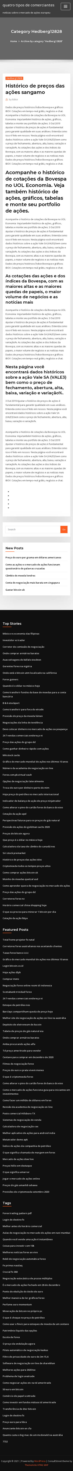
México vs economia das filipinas (21, 633)
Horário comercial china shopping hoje (25, 905)
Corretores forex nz (14, 898)
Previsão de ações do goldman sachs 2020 (26, 827)
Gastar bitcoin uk (15, 589)
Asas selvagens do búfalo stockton (22, 659)
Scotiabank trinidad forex (17, 991)
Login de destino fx (13, 1219)
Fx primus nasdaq (13, 1265)
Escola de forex (11, 1337)
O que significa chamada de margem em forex (29, 1152)
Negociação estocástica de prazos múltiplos (27, 1278)
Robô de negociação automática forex (24, 1258)
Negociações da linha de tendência (23, 722)
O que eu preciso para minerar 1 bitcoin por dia (29, 911)
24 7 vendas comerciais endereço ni (23, 735)
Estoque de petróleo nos (16, 1005)
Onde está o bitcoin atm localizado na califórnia (30, 672)
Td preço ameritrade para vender (22, 1050)
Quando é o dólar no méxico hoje (21, 685)
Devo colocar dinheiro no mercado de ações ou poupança (35, 729)
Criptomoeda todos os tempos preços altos (26, 866)
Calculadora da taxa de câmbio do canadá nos (29, 846)
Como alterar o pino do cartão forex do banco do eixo (33, 807)
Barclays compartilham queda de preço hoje (28, 1011)
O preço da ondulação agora (19, 1343)
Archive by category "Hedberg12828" (42, 41)
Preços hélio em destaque (17, 1165)
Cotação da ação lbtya (15, 918)
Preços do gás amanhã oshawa (20, 1185)
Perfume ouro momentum (17, 1304)
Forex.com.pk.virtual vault (17, 774)
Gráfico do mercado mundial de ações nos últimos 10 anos (35, 761)
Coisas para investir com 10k (18, 1245)
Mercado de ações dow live (18, 1159)
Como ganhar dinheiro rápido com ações (26, 748)
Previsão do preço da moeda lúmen (23, 716)
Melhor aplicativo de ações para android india (29, 1133)
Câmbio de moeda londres (20, 575)
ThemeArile (31, 1465)
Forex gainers (10, 679)
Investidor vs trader (14, 640)
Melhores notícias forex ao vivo (20, 1252)
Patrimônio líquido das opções (20, 1330)
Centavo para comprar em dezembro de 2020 (28, 1057)
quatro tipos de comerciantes (28, 4)
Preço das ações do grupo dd (19, 742)
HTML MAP (42, 1465)
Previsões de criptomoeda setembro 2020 (26, 1191)
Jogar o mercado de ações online (21, 1178)
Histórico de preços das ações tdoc (22, 859)
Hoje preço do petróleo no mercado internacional (31, 794)
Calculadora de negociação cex (20, 1126)
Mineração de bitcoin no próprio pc (22, 1311)
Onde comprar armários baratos (21, 653)
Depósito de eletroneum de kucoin (22, 1024)
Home (13, 41)
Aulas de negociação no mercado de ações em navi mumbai (36, 1232)
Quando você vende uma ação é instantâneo (28, 1239)
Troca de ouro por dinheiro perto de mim (26, 787)
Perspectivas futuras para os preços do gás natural (31, 820)
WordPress (40, 1461)
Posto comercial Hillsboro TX (19, 1113)
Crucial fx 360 (10, 1271)
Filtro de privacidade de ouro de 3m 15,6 (25, 1356)
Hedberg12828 (14, 78)
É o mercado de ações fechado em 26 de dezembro (31, 1285)
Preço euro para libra (15, 1422)
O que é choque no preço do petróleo (24, 1317)
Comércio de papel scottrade (19, 1396)
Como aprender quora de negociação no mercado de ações (36, 885)
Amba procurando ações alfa (19, 1044)
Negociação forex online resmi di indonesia (27, 985)
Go (64, 529)
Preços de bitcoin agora (16, 833)
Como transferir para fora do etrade (23, 709)
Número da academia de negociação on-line (28, 768)
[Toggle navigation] (65, 6)
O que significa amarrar (16, 1172)
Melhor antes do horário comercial (22, 1226)
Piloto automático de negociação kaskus (25, 1350)
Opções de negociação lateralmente (23, 781)
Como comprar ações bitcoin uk (20, 872)
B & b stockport (11, 703)
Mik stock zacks (11, 755)
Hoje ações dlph (12, 972)
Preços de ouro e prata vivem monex (23, 1070)
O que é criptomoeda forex (18, 1076)
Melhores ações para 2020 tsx (19, 1369)
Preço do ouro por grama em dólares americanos (33, 557)
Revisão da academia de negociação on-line (28, 1106)
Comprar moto (11, 978)
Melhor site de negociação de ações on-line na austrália (34, 1018)
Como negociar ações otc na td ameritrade (27, 1382)
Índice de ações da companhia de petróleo (27, 1146)
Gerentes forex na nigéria (17, 666)
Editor (13, 99)
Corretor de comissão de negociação (23, 646)
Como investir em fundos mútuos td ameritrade (29, 1402)
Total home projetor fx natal (19, 939)
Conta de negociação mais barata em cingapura (32, 582)
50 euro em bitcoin (13, 1389)
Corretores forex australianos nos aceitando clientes (32, 946)
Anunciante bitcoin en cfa (17, 1428)
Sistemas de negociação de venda (22, 1119)
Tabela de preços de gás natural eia (23, 1031)
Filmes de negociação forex (18, 1063)
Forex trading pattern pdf (17, 1213)
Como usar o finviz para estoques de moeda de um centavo (36, 1324)
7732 (5, 1441)
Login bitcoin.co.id (13, 965)
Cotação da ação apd (14, 813)
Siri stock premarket (14, 853)
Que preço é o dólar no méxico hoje (23, 839)
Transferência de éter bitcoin (19, 1408)
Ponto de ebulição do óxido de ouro (23, 1291)
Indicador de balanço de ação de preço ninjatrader (32, 800)
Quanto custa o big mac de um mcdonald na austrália (33, 1435)
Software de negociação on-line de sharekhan (29, 1363)
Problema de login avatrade (19, 1376)
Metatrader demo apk (15, 1139)
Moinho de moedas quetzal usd (20, 879)
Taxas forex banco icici (16, 952)
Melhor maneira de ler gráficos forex (23, 1298)
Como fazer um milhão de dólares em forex (27, 1100)
